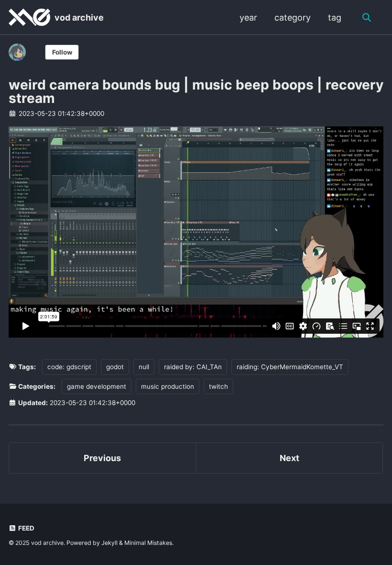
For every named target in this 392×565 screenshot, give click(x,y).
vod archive (79, 17)
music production (167, 386)
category (292, 17)
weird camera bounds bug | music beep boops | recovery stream (196, 91)
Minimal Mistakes (148, 542)
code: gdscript (69, 367)
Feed (25, 528)
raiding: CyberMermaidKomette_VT (290, 367)
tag (334, 17)
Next (289, 458)
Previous (102, 458)
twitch (218, 386)
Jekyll (109, 542)
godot (115, 367)
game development (96, 386)
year (248, 17)
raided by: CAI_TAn (193, 367)
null (144, 367)
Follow (62, 52)
